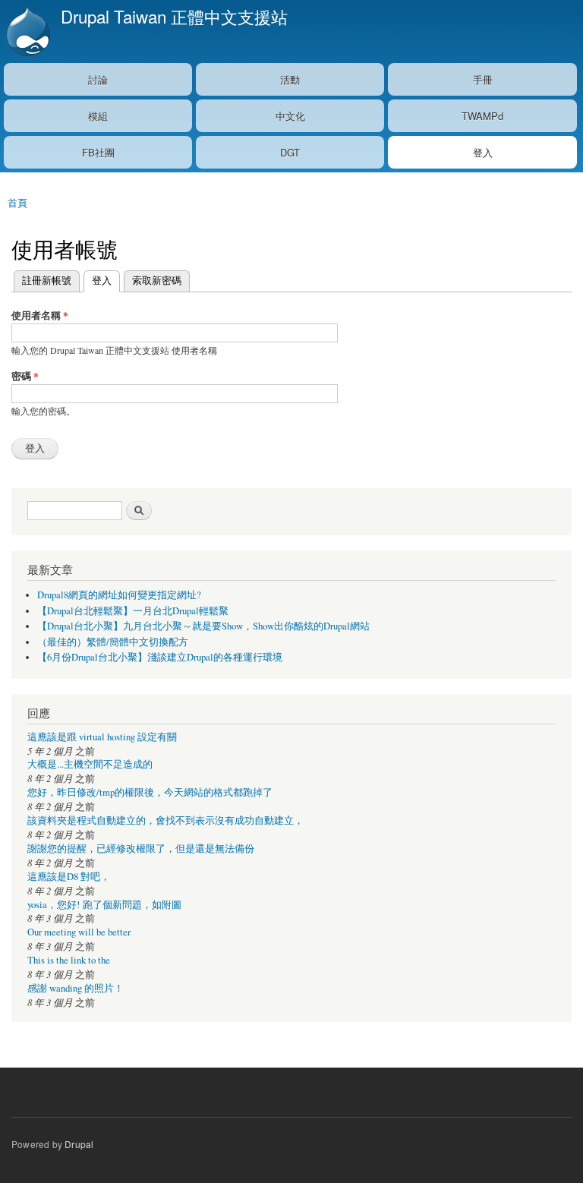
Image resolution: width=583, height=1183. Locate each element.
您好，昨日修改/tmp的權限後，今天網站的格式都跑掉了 (150, 792)
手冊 (483, 79)
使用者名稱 (39, 315)
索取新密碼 (156, 280)
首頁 (17, 202)
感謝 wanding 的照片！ (75, 988)
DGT (290, 152)
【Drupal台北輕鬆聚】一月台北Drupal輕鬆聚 (132, 610)
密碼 (25, 375)
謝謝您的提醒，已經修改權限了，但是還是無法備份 (140, 848)
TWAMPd (482, 116)
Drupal (79, 1143)
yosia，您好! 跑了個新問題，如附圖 (104, 904)
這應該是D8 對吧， (68, 876)
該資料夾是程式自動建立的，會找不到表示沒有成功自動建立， (165, 820)
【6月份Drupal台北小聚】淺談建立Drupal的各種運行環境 (159, 657)
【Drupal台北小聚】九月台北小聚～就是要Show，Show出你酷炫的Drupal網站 (203, 626)
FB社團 (98, 152)
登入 (483, 152)
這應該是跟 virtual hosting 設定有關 (102, 736)
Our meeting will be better (79, 932)
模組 (98, 116)
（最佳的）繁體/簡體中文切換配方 (112, 642)
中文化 (290, 116)
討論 (98, 79)
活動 (290, 79)
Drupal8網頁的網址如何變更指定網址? (119, 594)
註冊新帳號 (46, 280)
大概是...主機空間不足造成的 (90, 764)
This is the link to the (68, 960)
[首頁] (26, 31)
